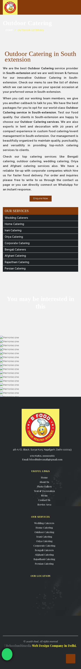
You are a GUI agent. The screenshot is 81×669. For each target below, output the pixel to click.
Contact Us (44, 500)
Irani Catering (13, 230)
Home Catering (14, 224)
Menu (44, 495)
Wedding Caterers (16, 217)
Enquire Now (40, 198)
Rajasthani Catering (17, 262)
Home (9, 30)
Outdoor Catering (44, 532)
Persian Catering (15, 268)
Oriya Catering (14, 236)
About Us (44, 481)
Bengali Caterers (15, 249)
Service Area (44, 504)
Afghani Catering (15, 255)
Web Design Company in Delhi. (54, 646)
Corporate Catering (17, 243)
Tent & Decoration (44, 491)
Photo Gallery (44, 486)
